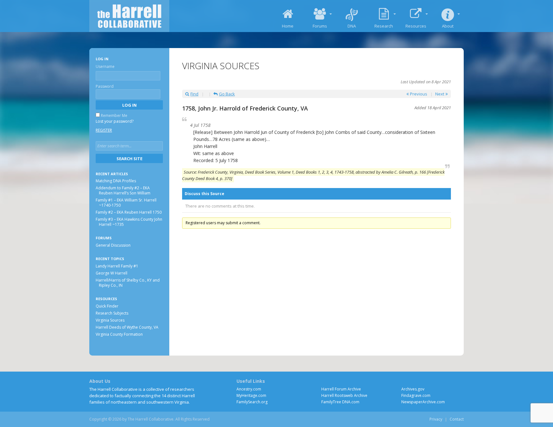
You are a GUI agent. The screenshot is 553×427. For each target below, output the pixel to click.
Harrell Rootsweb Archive (344, 395)
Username (105, 66)
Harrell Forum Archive (341, 389)
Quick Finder (107, 306)
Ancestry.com (248, 389)
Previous (418, 94)
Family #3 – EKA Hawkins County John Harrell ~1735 (129, 222)
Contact (457, 419)
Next (439, 94)
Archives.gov (412, 389)
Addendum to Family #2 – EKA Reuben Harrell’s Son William (123, 190)
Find (194, 94)
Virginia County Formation (119, 334)
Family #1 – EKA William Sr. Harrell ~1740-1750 (126, 203)
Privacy (435, 419)
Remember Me (114, 115)
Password (105, 86)
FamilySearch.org (252, 402)
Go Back (227, 94)
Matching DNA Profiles (116, 181)
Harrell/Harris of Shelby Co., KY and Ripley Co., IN (128, 282)
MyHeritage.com (251, 395)
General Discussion (113, 245)
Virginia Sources (110, 320)
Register (104, 130)
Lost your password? (114, 121)
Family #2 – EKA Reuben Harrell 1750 (129, 212)
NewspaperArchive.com (423, 402)
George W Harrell (111, 273)
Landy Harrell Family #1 (117, 266)
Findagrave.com (415, 395)
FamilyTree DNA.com (340, 402)
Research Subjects (112, 313)
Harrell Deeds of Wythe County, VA (127, 327)
